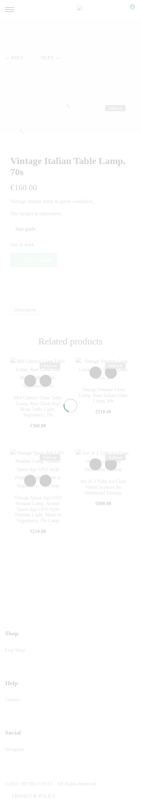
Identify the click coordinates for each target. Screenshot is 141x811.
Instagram (14, 749)
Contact (12, 699)
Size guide (25, 229)
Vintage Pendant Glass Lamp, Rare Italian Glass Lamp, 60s (103, 395)
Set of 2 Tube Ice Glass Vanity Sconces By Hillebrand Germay (103, 487)
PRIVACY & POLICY (34, 796)
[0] (128, 9)
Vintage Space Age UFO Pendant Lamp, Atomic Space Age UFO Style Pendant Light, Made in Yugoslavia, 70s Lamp (38, 509)
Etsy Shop (15, 650)
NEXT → (50, 57)
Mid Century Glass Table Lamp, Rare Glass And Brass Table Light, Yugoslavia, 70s (38, 406)
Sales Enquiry (38, 260)
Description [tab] (25, 309)
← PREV (14, 57)
